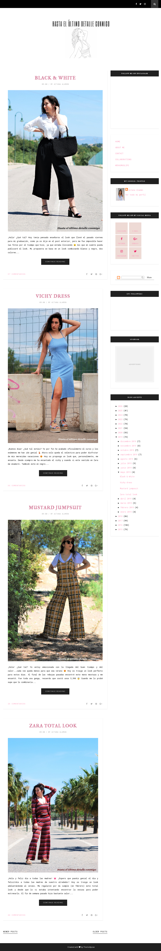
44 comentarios (16, 915)
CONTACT (119, 153)
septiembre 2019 (128, 454)
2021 (120, 428)
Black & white (55, 78)
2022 (120, 423)
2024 (120, 415)
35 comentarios (16, 485)
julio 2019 (126, 463)
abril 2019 (125, 498)
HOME (117, 141)
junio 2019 (126, 467)
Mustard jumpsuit (55, 507)
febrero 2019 (127, 507)
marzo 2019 (126, 503)
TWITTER (135, 256)
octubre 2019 (127, 450)
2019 (120, 437)
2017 (120, 520)
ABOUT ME (120, 147)
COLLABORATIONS (123, 159)
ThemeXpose (89, 947)
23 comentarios (16, 703)
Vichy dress (53, 296)
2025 (120, 410)
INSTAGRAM (121, 256)
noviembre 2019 (128, 445)
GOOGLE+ (135, 244)
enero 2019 (126, 512)
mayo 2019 (125, 472)
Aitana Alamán (135, 190)
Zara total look (53, 726)
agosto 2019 (126, 459)
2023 (120, 419)
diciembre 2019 (128, 441)
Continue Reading (55, 261)
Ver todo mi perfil (135, 194)
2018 (120, 516)
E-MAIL (135, 231)
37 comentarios (16, 274)
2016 (120, 525)
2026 (120, 406)
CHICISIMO (121, 231)
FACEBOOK (121, 244)
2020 (120, 432)
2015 (120, 529)
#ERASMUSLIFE (122, 165)
